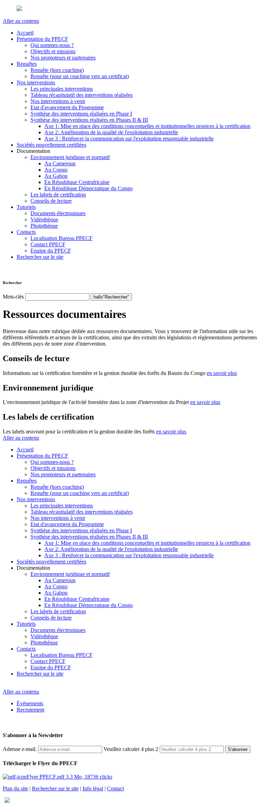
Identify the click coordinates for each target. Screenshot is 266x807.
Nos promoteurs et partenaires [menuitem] (63, 58)
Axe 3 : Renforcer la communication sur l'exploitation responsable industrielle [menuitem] (129, 138)
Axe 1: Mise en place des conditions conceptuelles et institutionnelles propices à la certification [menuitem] (147, 126)
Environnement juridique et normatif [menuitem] (70, 157)
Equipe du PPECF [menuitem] (50, 251)
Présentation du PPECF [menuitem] (42, 39)
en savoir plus (222, 373)
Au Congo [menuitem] (56, 170)
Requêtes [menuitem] (27, 64)
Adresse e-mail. (20, 749)
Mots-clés (13, 297)
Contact (115, 788)
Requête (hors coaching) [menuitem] (57, 70)
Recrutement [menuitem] (30, 710)
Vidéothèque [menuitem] (44, 219)
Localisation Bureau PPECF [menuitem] (61, 238)
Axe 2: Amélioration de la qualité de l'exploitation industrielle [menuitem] (111, 132)
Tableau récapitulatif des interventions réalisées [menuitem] (81, 95)
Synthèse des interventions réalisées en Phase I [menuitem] (81, 114)
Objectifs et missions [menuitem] (53, 51)
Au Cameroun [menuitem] (60, 163)
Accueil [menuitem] (25, 33)
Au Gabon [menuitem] (56, 176)
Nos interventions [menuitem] (36, 82)
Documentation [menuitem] (33, 151)
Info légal (92, 788)
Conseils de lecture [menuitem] (51, 201)
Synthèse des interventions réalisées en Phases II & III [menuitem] (89, 120)
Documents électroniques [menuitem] (58, 213)
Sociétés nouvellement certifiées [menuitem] (51, 145)
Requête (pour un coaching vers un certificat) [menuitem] (79, 76)
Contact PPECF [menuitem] (47, 244)
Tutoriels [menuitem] (26, 207)
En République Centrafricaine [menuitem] (76, 182)
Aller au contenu (21, 21)
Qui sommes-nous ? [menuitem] (52, 45)
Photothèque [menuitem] (44, 226)
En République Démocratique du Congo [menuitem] (88, 188)
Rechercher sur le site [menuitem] (40, 257)
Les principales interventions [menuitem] (61, 89)
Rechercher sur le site (55, 788)
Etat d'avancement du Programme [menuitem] (67, 107)
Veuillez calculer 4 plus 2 (131, 749)
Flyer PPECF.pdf (69, 777)
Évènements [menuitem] (30, 703)
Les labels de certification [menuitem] (58, 195)
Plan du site (15, 788)
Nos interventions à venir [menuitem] (57, 101)
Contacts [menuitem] (26, 232)
